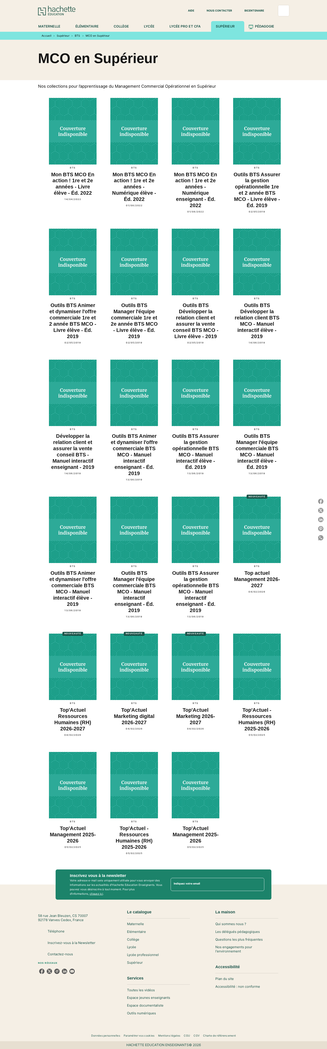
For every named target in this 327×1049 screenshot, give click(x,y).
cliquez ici (96, 893)
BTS (77, 35)
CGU (187, 1035)
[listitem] (42, 971)
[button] (188, 11)
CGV (197, 1035)
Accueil (46, 35)
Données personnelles (105, 1035)
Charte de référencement (219, 1035)
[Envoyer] (259, 884)
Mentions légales (169, 1035)
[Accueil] (56, 10)
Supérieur (63, 35)
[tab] (52, 26)
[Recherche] (283, 10)
